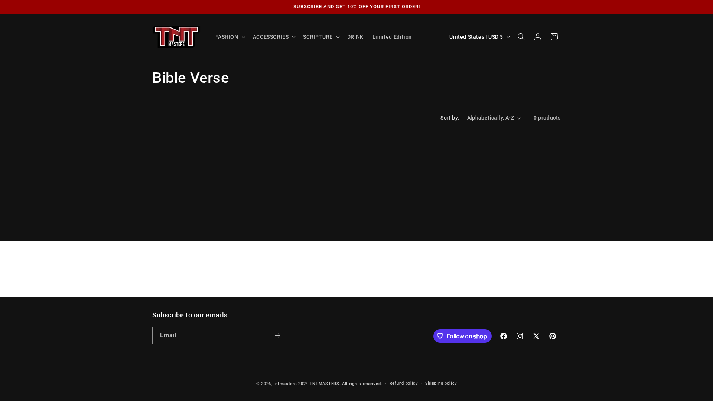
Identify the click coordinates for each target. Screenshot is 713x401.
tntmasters (285, 383)
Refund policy (404, 383)
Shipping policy (441, 383)
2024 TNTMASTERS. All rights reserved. (340, 383)
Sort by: (449, 118)
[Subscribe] (277, 335)
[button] (229, 37)
